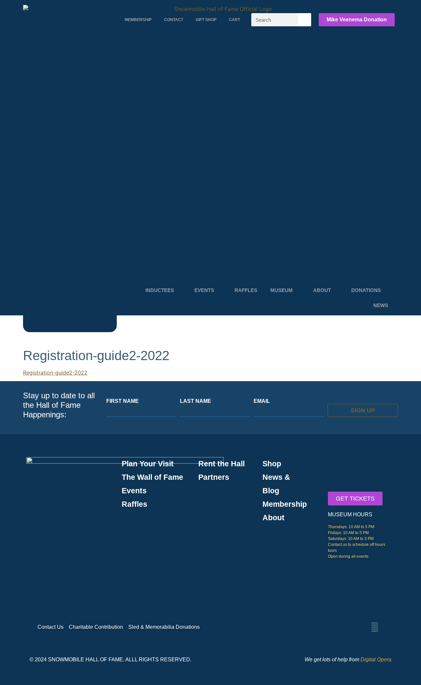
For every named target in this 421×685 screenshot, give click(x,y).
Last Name (195, 401)
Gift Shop (206, 19)
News (380, 305)
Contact (173, 19)
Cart (234, 19)
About (322, 290)
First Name (122, 401)
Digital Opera (375, 659)
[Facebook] (375, 627)
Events (204, 290)
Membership (138, 19)
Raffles (246, 290)
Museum (281, 290)
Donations (366, 290)
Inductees (159, 290)
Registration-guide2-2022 (55, 372)
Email (262, 401)
